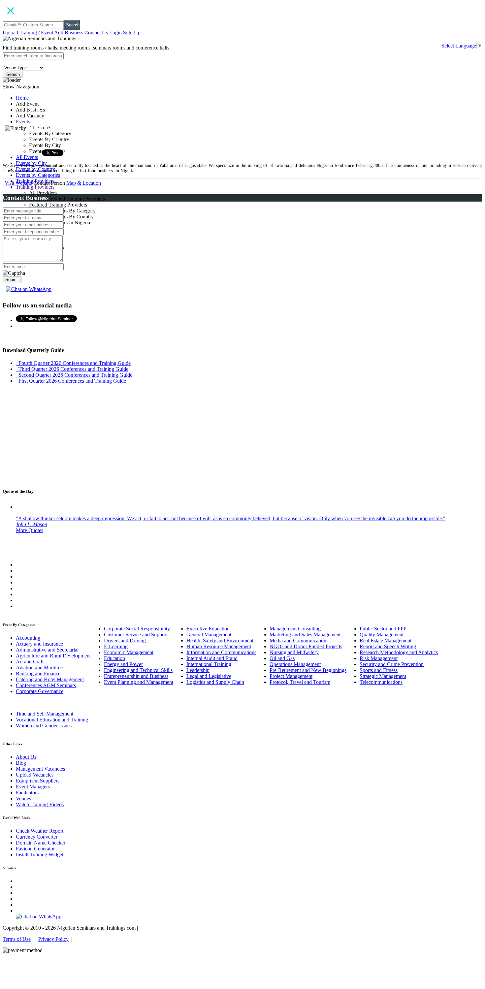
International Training (208, 664)
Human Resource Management (218, 646)
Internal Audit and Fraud (212, 658)
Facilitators (27, 792)
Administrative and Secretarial (47, 650)
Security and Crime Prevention (392, 664)
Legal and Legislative (208, 676)
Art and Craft (30, 661)
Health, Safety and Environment (219, 640)
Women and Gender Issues (44, 725)
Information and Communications (221, 652)
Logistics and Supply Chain (215, 682)
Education (114, 658)
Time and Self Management (44, 714)
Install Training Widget (39, 854)
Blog (21, 763)
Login (115, 32)
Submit (12, 279)
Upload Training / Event (28, 32)
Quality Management (382, 634)
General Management (208, 634)
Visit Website (18, 183)
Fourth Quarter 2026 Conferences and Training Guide (73, 363)
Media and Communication (298, 640)
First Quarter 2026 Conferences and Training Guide (71, 381)
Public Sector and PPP (383, 628)
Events (23, 121)
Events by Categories (38, 175)
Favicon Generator (35, 848)
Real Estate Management (385, 640)
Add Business (68, 32)
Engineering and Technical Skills (138, 670)
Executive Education (208, 628)
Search (73, 24)
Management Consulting (295, 628)
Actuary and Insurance (39, 644)
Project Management (291, 676)
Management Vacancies (40, 769)
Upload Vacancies (34, 775)
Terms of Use (17, 939)
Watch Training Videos (40, 804)
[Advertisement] (242, 435)
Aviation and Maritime (39, 667)
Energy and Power (123, 664)
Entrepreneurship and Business (136, 676)
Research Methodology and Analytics (399, 652)
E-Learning (116, 646)
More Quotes (29, 530)
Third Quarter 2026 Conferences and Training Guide (72, 369)
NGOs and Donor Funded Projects (306, 646)
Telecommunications (381, 682)
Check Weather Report (39, 831)
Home (22, 98)
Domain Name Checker (40, 842)
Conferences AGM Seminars (46, 685)
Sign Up (132, 32)
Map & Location (83, 183)
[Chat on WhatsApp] (28, 289)
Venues (23, 798)
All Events (27, 157)
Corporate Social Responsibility (137, 628)
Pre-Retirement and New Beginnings (308, 670)
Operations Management (295, 664)
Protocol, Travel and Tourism (300, 682)
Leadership (198, 670)
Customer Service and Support (136, 634)
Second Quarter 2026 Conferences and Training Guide (74, 375)
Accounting (28, 638)
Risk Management (379, 658)
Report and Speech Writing (388, 646)
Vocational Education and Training (52, 719)
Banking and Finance (38, 673)
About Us (26, 757)
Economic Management (128, 652)
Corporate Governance (39, 691)
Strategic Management (383, 676)
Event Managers (33, 786)
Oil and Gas (282, 658)
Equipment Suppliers (37, 780)
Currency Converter (36, 837)
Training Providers (35, 187)
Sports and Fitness (379, 670)
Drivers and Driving (125, 640)
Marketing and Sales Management (305, 634)
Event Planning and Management (138, 682)
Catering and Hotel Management (50, 679)
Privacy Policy (53, 939)
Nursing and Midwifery (294, 652)
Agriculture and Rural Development (53, 655)
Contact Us (96, 32)
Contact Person (49, 183)
